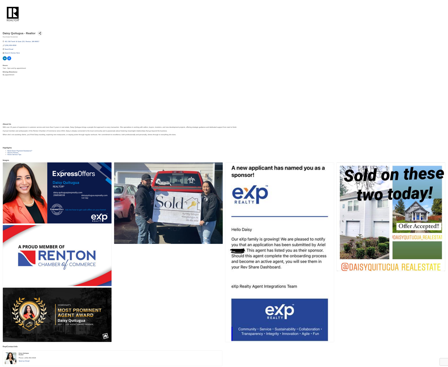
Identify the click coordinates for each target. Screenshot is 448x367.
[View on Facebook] (9, 60)
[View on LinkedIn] (5, 60)
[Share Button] (39, 33)
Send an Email (24, 361)
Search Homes (12, 153)
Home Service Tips (14, 154)
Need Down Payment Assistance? (19, 151)
